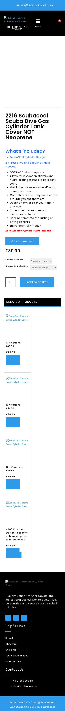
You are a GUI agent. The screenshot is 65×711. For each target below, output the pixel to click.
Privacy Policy (13, 661)
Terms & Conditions (16, 655)
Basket (9, 638)
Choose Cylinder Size (16, 265)
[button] (48, 23)
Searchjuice (48, 707)
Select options (13, 553)
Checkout (10, 644)
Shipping (10, 649)
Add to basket (37, 282)
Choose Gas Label (14, 259)
